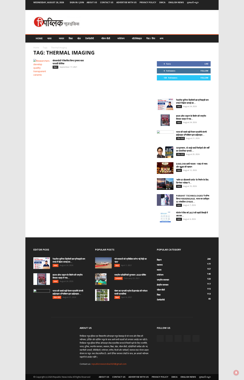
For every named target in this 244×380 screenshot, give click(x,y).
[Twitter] (208, 7)
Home (39, 38)
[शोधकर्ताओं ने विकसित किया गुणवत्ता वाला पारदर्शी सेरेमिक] (41, 67)
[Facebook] (186, 7)
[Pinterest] (191, 7)
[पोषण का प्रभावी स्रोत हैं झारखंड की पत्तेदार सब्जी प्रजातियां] (102, 295)
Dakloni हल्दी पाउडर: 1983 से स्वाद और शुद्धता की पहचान (191, 165)
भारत (49, 38)
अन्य (161, 38)
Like (206, 64)
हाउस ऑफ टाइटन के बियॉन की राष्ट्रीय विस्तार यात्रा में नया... (191, 117)
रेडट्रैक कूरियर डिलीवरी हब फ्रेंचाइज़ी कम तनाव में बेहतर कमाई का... (192, 101)
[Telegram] (197, 7)
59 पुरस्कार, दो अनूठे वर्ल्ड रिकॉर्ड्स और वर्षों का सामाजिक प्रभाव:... (192, 149)
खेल (79, 38)
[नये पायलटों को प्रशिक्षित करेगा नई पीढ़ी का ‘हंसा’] (103, 262)
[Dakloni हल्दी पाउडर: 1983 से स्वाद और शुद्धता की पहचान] (165, 168)
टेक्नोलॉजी (89, 38)
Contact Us (106, 2)
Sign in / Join (77, 2)
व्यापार (61, 38)
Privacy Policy (148, 2)
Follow (204, 70)
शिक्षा (71, 38)
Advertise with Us (126, 2)
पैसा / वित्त (150, 38)
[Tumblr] (202, 7)
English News (176, 2)
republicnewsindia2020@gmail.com (108, 363)
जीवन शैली (105, 38)
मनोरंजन (121, 38)
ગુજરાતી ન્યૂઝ (193, 2)
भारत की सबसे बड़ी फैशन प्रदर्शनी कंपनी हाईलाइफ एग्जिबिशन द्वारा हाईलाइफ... (191, 133)
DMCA (162, 2)
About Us (92, 2)
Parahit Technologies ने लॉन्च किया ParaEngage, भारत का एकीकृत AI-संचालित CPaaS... (192, 198)
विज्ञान (55, 67)
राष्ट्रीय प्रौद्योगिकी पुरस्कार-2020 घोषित (130, 274)
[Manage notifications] (236, 372)
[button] (207, 38)
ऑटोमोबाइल (137, 38)
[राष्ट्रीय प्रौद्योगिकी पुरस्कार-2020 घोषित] (101, 279)
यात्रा (117, 265)
